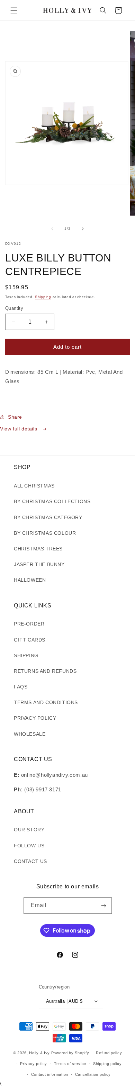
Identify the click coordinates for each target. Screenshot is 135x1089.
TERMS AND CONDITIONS (46, 702)
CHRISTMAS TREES (38, 548)
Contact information (49, 1074)
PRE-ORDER (29, 624)
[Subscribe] (103, 905)
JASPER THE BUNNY (39, 564)
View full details (19, 428)
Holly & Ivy (40, 1053)
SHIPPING (26, 655)
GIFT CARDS (29, 640)
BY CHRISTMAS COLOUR (45, 533)
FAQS (20, 686)
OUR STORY (29, 829)
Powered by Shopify (70, 1053)
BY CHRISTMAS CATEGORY (48, 517)
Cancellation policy (93, 1074)
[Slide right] (82, 228)
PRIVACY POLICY (35, 718)
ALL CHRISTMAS (34, 486)
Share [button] (15, 417)
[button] (13, 10)
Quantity (14, 308)
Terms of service (70, 1064)
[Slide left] (52, 228)
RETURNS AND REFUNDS (45, 671)
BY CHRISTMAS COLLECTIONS (52, 501)
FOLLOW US (29, 845)
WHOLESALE (29, 734)
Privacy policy (33, 1064)
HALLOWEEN (30, 580)
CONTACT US (30, 861)
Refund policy (109, 1053)
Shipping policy (107, 1064)
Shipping (43, 297)
